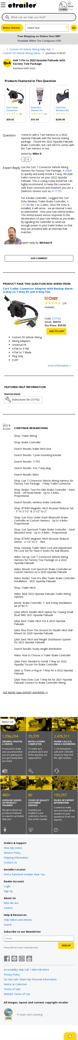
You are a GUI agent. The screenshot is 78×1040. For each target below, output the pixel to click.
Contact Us (10, 862)
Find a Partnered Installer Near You (24, 874)
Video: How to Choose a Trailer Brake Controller (42, 655)
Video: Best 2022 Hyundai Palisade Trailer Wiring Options (42, 595)
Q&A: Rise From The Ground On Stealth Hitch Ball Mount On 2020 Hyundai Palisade (43, 632)
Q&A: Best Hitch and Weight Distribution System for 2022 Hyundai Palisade (42, 641)
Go (73, 28)
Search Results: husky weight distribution (38, 648)
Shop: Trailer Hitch (25, 587)
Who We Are (11, 903)
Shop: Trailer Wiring (25, 435)
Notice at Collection (15, 984)
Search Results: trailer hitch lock (32, 448)
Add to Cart (56, 331)
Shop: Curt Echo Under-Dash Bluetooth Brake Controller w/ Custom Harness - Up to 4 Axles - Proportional (41, 520)
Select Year (33, 27)
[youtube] (29, 959)
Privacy (7, 947)
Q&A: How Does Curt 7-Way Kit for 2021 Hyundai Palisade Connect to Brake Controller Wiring (43, 681)
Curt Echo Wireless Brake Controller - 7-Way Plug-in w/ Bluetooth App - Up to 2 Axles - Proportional (64, 109)
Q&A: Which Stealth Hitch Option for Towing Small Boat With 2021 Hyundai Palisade (43, 614)
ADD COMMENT (39, 258)
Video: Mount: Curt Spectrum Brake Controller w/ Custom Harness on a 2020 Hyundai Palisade (42, 571)
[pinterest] (14, 959)
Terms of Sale (12, 989)
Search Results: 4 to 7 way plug (32, 468)
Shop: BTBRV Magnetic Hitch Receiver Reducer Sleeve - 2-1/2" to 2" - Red (41, 540)
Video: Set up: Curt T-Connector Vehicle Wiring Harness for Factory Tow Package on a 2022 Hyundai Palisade (41, 560)
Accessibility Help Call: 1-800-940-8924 (26, 969)
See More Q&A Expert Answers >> (25, 692)
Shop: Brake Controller (27, 442)
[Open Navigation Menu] (4, 4)
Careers (8, 908)
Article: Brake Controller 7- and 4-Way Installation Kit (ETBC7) (43, 604)
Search (8, 924)
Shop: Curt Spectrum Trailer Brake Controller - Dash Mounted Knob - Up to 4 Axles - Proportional (44, 531)
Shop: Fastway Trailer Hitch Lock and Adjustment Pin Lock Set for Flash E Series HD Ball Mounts (43, 549)
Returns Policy (12, 852)
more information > (59, 365)
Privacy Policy (12, 974)
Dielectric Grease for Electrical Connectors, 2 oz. (38, 109)
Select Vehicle (11, 27)
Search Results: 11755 (27, 461)
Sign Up (8, 891)
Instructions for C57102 (26, 399)
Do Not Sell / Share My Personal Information (30, 979)
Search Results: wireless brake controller (37, 502)
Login (7, 886)
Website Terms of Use (17, 994)
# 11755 (56, 191)
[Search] (7, 17)
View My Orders (13, 848)
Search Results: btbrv (26, 474)
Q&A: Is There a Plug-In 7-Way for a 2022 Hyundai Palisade (43, 672)
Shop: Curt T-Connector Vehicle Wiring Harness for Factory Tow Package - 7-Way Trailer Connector (43, 482)
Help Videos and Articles (18, 919)
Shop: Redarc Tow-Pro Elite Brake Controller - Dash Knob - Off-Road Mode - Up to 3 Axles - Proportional (44, 492)
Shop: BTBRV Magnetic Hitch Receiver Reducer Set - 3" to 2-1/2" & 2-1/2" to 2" (44, 510)
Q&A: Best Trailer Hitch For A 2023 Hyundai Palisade (39, 623)
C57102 (56, 318)
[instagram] (22, 959)
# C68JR (67, 170)
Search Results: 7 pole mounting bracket (37, 455)
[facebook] (7, 959)
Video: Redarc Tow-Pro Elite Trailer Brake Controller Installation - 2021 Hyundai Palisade (44, 580)
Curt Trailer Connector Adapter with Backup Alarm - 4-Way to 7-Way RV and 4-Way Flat (14, 109)
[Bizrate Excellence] (8, 1014)
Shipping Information (16, 857)
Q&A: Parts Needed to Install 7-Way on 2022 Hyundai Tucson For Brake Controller (40, 663)
